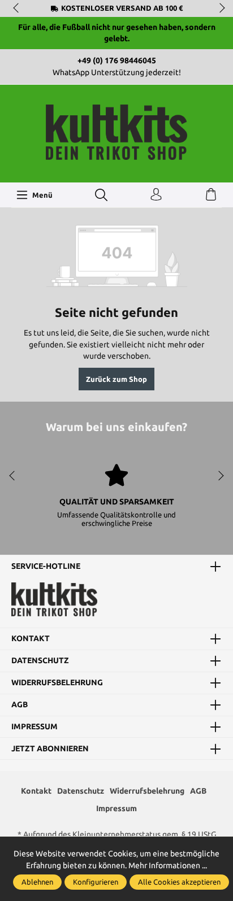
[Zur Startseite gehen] (116, 132)
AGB (19, 705)
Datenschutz (40, 661)
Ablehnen (37, 882)
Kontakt (30, 639)
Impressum (34, 727)
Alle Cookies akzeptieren (179, 882)
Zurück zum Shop (116, 379)
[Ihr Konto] (156, 195)
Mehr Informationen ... (167, 865)
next (219, 8)
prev (17, 8)
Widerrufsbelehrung (57, 683)
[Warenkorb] (211, 195)
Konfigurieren (95, 882)
